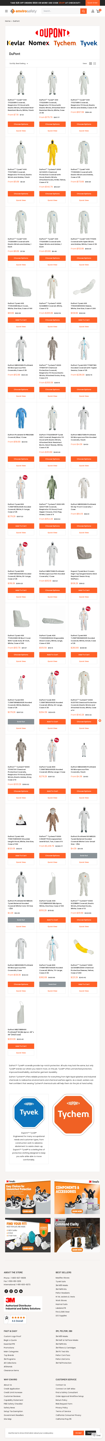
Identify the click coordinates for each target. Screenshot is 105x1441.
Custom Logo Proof (12, 1336)
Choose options (21, 124)
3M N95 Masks (62, 1285)
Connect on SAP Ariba (65, 1388)
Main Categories (11, 1351)
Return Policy (61, 1400)
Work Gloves (61, 1300)
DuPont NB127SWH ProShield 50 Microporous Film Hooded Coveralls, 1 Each (83, 437)
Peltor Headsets (63, 1293)
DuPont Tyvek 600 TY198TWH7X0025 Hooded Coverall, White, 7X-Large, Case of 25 (51, 969)
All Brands (8, 1366)
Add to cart (21, 320)
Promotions (9, 1347)
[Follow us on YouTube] (16, 1291)
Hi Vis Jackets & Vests (65, 1296)
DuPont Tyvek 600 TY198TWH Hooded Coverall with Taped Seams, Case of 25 (84, 368)
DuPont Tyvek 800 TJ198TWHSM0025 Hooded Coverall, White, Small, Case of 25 (83, 639)
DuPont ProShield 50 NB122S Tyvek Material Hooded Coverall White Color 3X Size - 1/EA (20, 905)
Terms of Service (63, 1411)
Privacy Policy (62, 1407)
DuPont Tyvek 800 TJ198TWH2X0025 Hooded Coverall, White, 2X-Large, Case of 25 (51, 704)
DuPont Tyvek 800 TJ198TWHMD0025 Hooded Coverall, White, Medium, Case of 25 (20, 704)
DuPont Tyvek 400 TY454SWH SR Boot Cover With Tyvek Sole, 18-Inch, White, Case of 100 (19, 639)
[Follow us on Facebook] (6, 1291)
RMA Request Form (64, 1404)
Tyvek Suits (61, 1281)
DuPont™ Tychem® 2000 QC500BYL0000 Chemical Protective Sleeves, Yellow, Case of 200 (82, 969)
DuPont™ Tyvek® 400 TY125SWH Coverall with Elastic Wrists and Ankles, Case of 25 (82, 173)
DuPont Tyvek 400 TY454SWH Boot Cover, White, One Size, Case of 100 (20, 306)
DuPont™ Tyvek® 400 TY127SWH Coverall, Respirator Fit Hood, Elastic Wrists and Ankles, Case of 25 (84, 104)
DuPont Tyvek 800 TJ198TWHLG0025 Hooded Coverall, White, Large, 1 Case (52, 769)
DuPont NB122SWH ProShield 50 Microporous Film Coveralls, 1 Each (83, 769)
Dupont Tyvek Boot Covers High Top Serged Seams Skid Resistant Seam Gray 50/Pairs (84, 575)
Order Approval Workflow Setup (70, 1396)
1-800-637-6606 (18, 1278)
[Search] (83, 11)
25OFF (62, 3)
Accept (79, 1433)
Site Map (8, 1419)
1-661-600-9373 (23, 1284)
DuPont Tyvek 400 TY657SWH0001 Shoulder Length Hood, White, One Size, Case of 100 (21, 840)
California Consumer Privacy (68, 1415)
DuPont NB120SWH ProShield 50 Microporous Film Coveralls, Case (20, 967)
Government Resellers (14, 1415)
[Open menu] (6, 11)
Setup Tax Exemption (13, 1411)
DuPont (16, 21)
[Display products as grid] (90, 63)
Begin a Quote (10, 1340)
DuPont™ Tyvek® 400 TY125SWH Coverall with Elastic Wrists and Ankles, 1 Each (19, 243)
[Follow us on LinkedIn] (21, 1291)
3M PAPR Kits (61, 1289)
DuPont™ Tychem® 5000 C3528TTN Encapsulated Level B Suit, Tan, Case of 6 (51, 839)
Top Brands (9, 1355)
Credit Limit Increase (13, 1392)
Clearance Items (11, 1370)
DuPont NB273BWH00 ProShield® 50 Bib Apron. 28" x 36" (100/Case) (21, 1032)
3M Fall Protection (63, 1363)
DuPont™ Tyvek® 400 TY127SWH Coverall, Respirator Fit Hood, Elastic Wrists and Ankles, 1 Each (20, 173)
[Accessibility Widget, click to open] (100, 720)
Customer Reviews (12, 1396)
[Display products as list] (95, 63)
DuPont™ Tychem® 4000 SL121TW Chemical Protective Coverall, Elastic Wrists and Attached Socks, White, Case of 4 (83, 705)
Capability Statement (13, 1400)
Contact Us (61, 1385)
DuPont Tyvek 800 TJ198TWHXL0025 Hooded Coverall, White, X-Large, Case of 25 (19, 508)
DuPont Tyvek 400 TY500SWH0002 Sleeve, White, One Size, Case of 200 (83, 306)
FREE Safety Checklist (13, 1404)
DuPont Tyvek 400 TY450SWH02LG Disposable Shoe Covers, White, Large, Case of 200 (51, 639)
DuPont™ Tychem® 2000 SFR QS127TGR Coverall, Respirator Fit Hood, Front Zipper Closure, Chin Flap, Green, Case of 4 (52, 509)
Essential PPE (9, 1344)
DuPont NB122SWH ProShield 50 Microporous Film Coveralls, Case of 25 (20, 368)
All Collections (10, 1363)
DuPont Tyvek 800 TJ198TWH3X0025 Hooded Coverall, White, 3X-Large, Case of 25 (19, 575)
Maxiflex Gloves (62, 1278)
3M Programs (9, 1359)
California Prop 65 (63, 1419)
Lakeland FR (61, 1308)
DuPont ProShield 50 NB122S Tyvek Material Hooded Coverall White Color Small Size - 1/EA (83, 840)
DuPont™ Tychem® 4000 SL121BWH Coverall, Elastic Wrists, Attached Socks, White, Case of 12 (82, 905)
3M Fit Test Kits (62, 1351)
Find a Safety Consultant (67, 1392)
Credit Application (12, 1388)
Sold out (21, 721)
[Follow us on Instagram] (11, 1291)
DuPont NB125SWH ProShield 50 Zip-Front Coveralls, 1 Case (83, 507)
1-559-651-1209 (14, 1281)
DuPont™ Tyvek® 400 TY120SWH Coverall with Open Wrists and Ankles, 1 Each (50, 243)
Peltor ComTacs (63, 1355)
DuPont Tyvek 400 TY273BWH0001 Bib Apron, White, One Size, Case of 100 (51, 903)
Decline (91, 1433)
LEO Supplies (61, 1315)
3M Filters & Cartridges (66, 1347)
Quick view (21, 131)
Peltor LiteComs (63, 1359)
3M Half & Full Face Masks (67, 1340)
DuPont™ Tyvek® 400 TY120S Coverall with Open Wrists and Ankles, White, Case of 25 (84, 241)
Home (7, 21)
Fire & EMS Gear (63, 1312)
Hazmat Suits (61, 1304)
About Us (8, 1385)
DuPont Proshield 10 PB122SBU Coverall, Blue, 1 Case (21, 436)
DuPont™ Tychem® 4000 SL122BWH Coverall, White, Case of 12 (50, 306)
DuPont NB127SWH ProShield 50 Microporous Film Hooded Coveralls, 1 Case (52, 574)
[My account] (93, 11)
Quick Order (92, 3)
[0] (98, 11)
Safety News (9, 1407)
